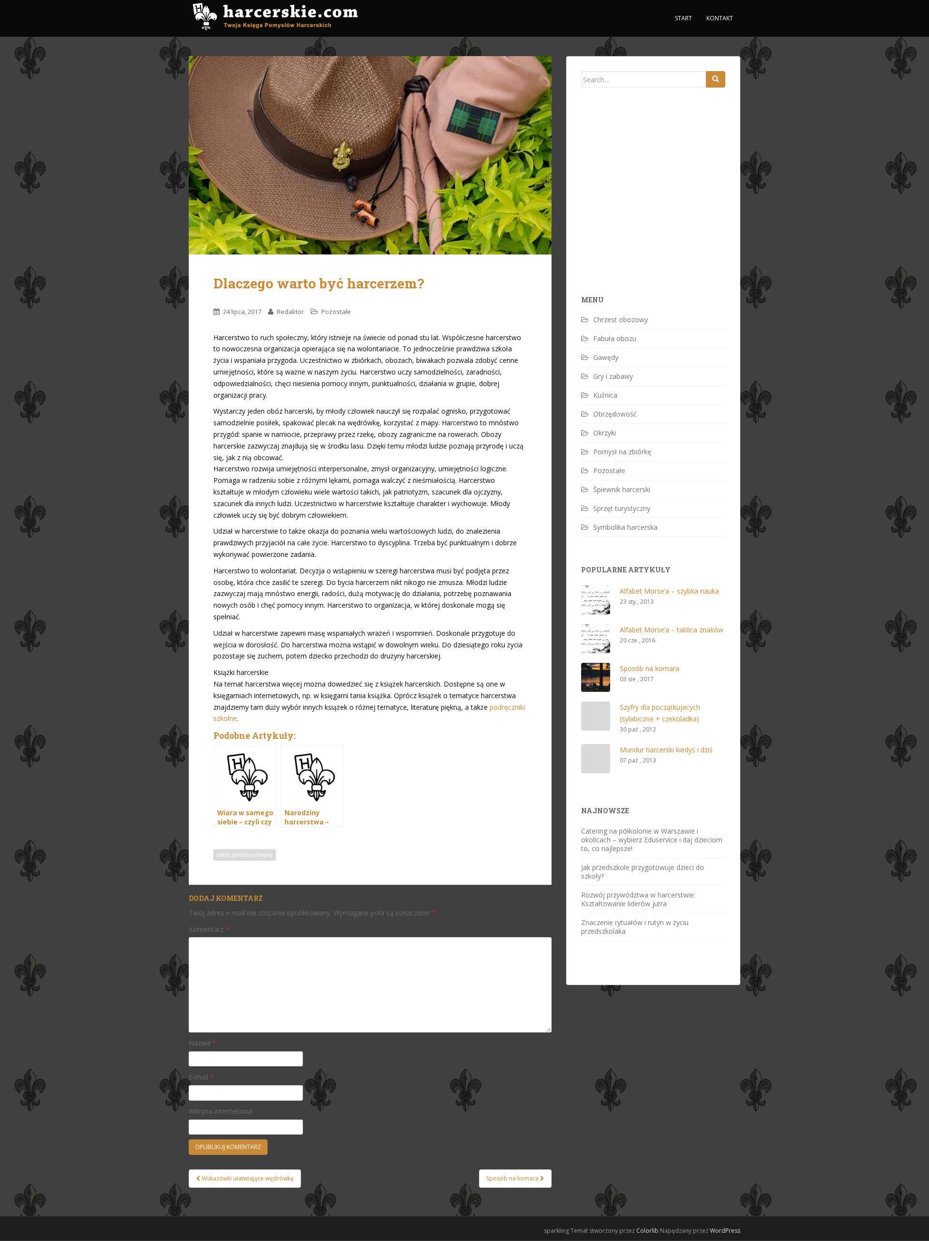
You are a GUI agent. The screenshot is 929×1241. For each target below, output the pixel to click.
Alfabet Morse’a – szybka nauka (669, 591)
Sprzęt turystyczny (621, 508)
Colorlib (647, 1230)
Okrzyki (604, 432)
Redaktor (290, 311)
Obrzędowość (615, 414)
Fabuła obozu (614, 338)
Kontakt (719, 18)
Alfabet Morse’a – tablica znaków (671, 629)
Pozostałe (336, 311)
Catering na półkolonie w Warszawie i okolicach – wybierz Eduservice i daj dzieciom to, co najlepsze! (651, 839)
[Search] (715, 79)
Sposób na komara (649, 668)
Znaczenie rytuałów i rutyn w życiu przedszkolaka (635, 927)
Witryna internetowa (220, 1111)
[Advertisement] (653, 208)
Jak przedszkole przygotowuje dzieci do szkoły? (642, 872)
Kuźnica (605, 395)
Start (683, 18)
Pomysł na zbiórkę (622, 451)
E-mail (201, 1076)
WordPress (725, 1230)
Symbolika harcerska (625, 527)
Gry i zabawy (613, 376)
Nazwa (202, 1042)
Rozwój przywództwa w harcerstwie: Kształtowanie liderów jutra (638, 899)
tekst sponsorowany (244, 855)
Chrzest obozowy (620, 319)
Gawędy (605, 357)
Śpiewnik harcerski (621, 489)
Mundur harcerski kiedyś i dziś (666, 749)
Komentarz (209, 929)
